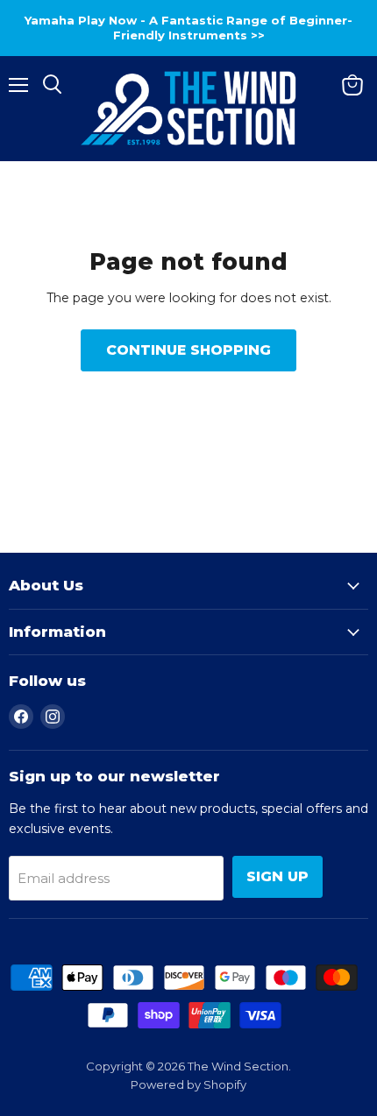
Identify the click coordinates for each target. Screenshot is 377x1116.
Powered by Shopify (188, 1084)
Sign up (277, 876)
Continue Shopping (188, 350)
